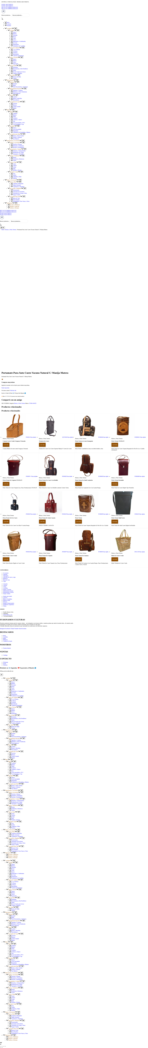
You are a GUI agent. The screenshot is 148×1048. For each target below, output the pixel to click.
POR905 (100, 551)
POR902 (64, 476)
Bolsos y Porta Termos (10, 229)
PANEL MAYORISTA (7, 6)
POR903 (28, 514)
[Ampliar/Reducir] (0, 1046)
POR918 (28, 551)
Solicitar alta (13, 390)
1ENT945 (64, 437)
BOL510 (137, 551)
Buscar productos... (6, 15)
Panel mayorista (5, 388)
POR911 (28, 437)
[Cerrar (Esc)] (5, 1046)
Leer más (6, 444)
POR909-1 (137, 437)
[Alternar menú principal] (2, 227)
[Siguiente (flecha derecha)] (2, 1047)
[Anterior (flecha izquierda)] (0, 1047)
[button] (74, 4)
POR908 (137, 476)
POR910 (64, 514)
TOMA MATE (32, 403)
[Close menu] (1, 674)
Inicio (3, 229)
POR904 (100, 437)
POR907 (64, 551)
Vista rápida (33, 437)
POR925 (137, 514)
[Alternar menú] (15, 28)
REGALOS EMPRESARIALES (10, 8)
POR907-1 (28, 476)
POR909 (100, 514)
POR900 (100, 476)
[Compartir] (3, 1046)
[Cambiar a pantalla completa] (2, 1046)
